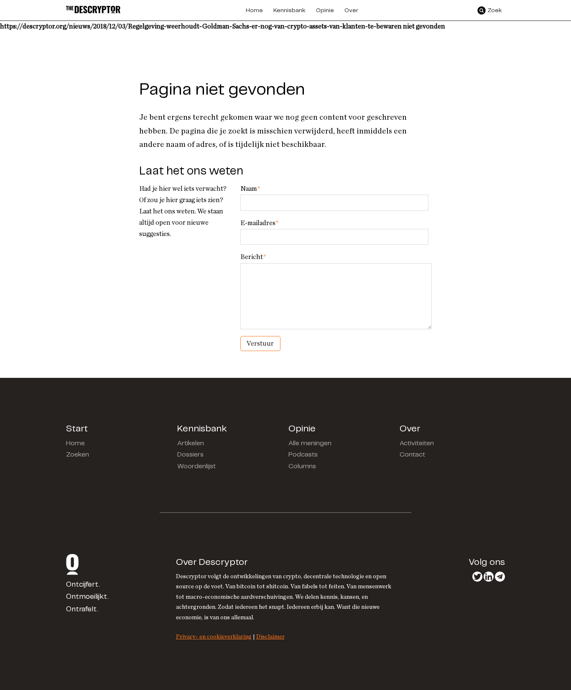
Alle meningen (309, 443)
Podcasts (303, 454)
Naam (250, 188)
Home (75, 443)
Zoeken (77, 454)
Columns (302, 466)
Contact (412, 454)
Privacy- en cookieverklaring (214, 637)
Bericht (253, 257)
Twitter (477, 577)
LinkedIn (489, 577)
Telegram (500, 577)
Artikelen (190, 443)
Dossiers (190, 454)
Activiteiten (417, 443)
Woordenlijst (196, 466)
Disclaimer (270, 637)
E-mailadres (259, 223)
